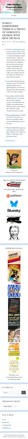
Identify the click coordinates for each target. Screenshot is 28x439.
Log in (4, 419)
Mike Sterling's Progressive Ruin (14, 6)
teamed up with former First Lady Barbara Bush (15, 130)
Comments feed (6, 425)
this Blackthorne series (16, 121)
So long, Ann (10, 140)
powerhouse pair (11, 136)
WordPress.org (6, 428)
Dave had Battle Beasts (12, 115)
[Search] (24, 392)
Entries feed (5, 422)
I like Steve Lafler (15, 77)
